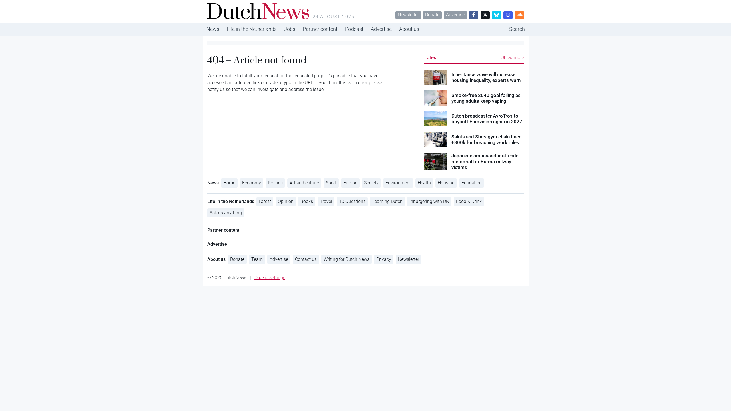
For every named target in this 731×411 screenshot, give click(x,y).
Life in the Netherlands (252, 29)
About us (409, 29)
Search (517, 29)
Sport (331, 183)
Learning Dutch (387, 201)
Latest (431, 57)
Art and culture (304, 183)
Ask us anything (226, 212)
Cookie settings (269, 277)
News (212, 29)
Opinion (286, 201)
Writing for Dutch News (346, 259)
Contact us (306, 259)
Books (306, 201)
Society (371, 183)
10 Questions (352, 201)
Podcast (354, 29)
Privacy (383, 259)
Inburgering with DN (429, 201)
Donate (432, 14)
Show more (512, 57)
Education (471, 183)
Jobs (289, 29)
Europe (350, 183)
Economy (251, 183)
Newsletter (408, 14)
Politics (275, 183)
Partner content (320, 29)
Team (257, 259)
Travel (326, 201)
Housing (446, 183)
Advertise (455, 14)
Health (424, 183)
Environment (398, 183)
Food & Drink (469, 201)
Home (229, 183)
